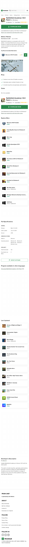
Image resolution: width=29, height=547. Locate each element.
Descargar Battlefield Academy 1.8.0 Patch (11, 269)
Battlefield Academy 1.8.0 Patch (15, 19)
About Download (5, 503)
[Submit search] (10, 10)
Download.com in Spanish (7, 510)
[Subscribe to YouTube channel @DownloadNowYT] (8, 535)
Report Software (15, 260)
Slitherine (5, 460)
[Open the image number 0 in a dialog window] (12, 66)
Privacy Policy (5, 518)
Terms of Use (4, 520)
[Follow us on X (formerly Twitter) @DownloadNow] (6, 535)
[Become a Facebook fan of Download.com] (3, 535)
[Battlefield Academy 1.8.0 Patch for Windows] (3, 20)
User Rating (17, 22)
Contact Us (4, 508)
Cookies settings (5, 527)
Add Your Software (6, 506)
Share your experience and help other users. (12, 32)
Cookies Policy (5, 522)
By (9, 22)
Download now (15, 26)
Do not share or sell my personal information (11, 525)
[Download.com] (4, 10)
